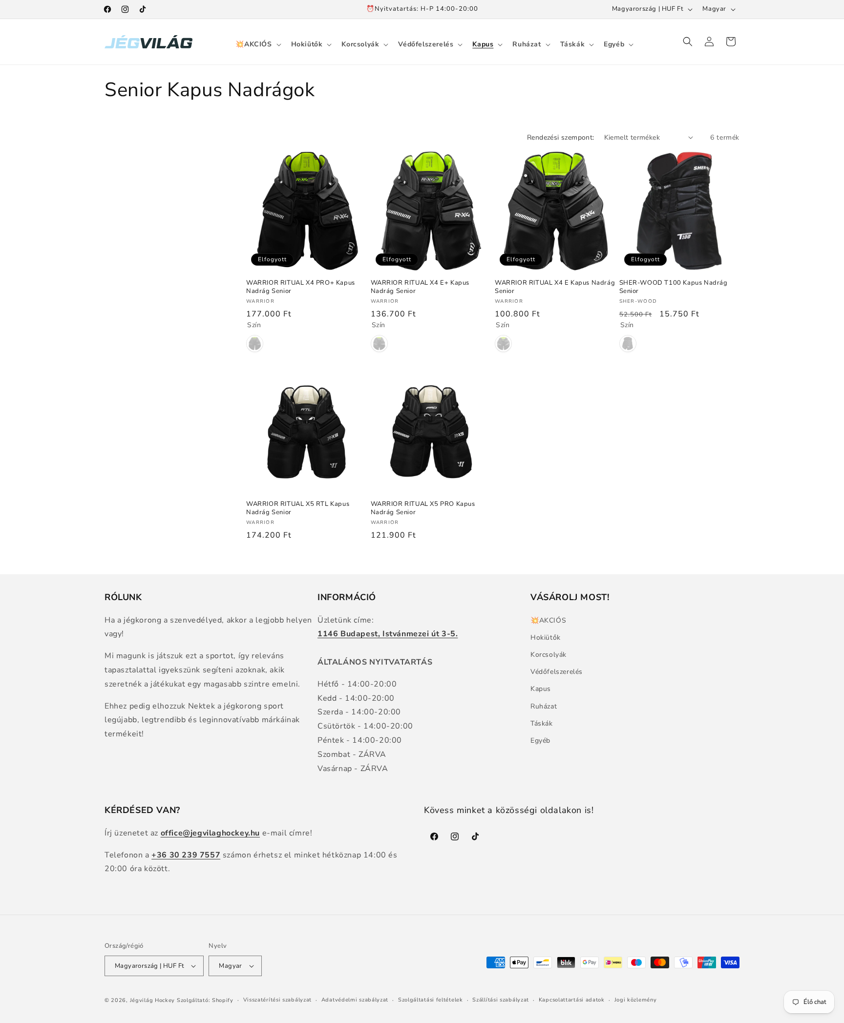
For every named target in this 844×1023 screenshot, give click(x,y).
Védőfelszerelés (556, 671)
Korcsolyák (548, 654)
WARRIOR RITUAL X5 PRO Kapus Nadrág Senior (423, 508)
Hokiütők (545, 637)
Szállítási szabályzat (500, 999)
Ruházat (543, 706)
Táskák (541, 723)
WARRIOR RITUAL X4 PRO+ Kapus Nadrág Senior (300, 287)
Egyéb (540, 740)
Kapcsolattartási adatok (572, 999)
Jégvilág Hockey (152, 1000)
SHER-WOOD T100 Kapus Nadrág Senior (673, 287)
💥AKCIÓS (548, 620)
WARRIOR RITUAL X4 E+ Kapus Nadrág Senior (420, 287)
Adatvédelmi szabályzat (354, 999)
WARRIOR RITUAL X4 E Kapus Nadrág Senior (555, 287)
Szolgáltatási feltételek (430, 999)
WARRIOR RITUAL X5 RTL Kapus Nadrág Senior (297, 508)
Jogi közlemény (635, 999)
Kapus (540, 688)
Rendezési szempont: (560, 137)
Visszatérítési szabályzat (277, 999)
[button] (257, 44)
